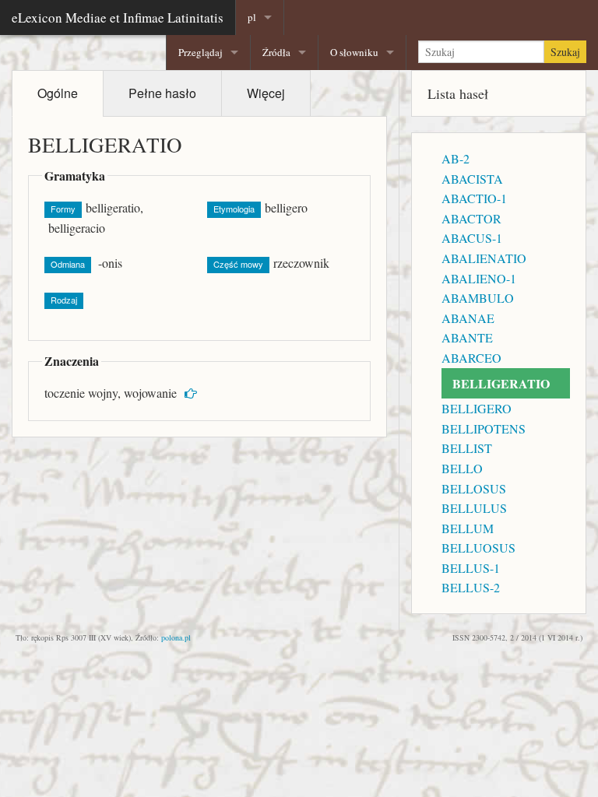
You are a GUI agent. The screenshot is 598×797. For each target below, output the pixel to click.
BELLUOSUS (478, 547)
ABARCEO (471, 357)
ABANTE (467, 337)
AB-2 (455, 158)
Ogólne (57, 93)
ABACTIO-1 (474, 198)
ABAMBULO (477, 298)
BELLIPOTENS (483, 428)
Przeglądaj (200, 52)
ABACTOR (471, 218)
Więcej (266, 93)
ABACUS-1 (471, 238)
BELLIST (466, 448)
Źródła (276, 52)
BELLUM (467, 528)
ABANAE (467, 318)
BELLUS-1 (470, 568)
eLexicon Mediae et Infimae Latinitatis (117, 17)
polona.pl (176, 637)
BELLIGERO (476, 408)
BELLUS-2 (470, 587)
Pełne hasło (162, 93)
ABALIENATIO (483, 258)
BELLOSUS (473, 488)
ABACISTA (472, 178)
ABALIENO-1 (478, 278)
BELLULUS (474, 508)
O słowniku (354, 52)
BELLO (462, 468)
